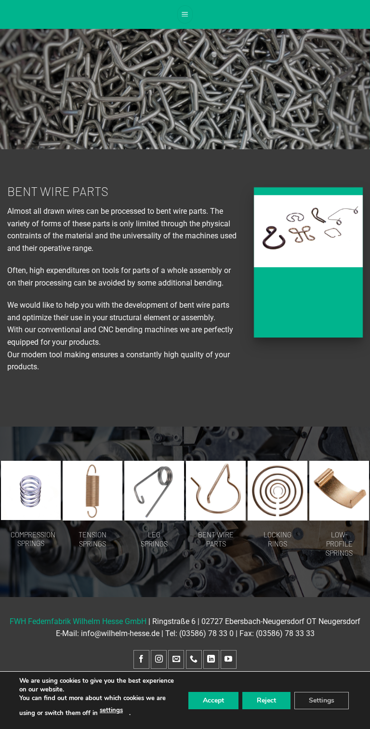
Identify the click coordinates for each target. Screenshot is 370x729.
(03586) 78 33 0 (206, 633)
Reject (266, 699)
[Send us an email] (176, 659)
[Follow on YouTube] (229, 659)
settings (111, 710)
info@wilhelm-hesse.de (120, 633)
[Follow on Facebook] (141, 659)
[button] (185, 14)
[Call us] (194, 659)
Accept (213, 699)
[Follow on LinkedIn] (211, 659)
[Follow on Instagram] (159, 659)
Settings (321, 699)
